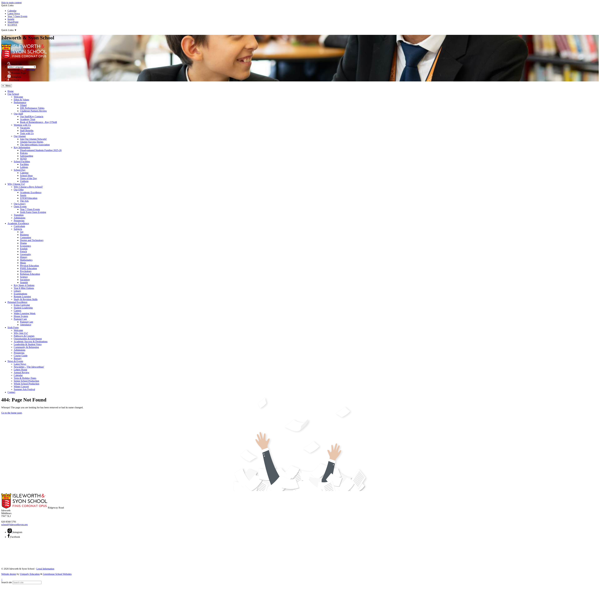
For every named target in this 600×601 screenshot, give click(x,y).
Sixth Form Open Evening (33, 212)
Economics (25, 246)
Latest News (14, 13)
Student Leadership (23, 307)
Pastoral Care (20, 319)
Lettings (24, 167)
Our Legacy (20, 203)
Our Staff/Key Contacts (31, 116)
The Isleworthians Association (35, 144)
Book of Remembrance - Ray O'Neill (38, 122)
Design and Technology (32, 240)
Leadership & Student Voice (28, 344)
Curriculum (19, 226)
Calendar (12, 10)
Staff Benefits (26, 130)
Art (21, 231)
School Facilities (22, 161)
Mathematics (26, 260)
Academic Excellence (30, 192)
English (24, 248)
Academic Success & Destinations (31, 341)
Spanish (24, 282)
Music (23, 262)
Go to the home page (11, 412)
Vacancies (25, 127)
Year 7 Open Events (17, 16)
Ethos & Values (21, 99)
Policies (24, 153)
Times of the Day (28, 178)
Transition (19, 215)
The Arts (24, 201)
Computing (25, 237)
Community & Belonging (26, 347)
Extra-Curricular (22, 305)
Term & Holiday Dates (25, 378)
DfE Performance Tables (32, 108)
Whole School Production (26, 383)
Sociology (25, 279)
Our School (13, 94)
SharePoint (13, 22)
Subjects (18, 229)
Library (17, 291)
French (23, 251)
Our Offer (19, 189)
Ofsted (23, 105)
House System (21, 316)
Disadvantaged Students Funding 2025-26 (41, 150)
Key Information (22, 147)
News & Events (15, 361)
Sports (23, 195)
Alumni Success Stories (31, 141)
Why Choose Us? (16, 184)
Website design (8, 574)
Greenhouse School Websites (57, 574)
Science (24, 276)
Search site (6, 582)
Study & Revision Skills (26, 299)
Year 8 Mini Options (24, 288)
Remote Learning (22, 296)
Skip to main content (11, 2)
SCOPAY (12, 24)
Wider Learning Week (24, 313)
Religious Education (30, 274)
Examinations (20, 293)
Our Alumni (20, 136)
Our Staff (18, 113)
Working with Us (22, 125)
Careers (17, 310)
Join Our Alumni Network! (33, 139)
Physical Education (29, 265)
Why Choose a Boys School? (28, 186)
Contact (11, 392)
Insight (11, 19)
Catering (24, 172)
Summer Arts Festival (24, 389)
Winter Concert (21, 386)
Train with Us (27, 133)
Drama (23, 243)
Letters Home (20, 369)
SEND (23, 158)
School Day (19, 170)
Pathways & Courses (24, 336)
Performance (20, 102)
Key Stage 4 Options (24, 285)
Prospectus (19, 220)
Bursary (18, 358)
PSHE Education (28, 268)
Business (24, 234)
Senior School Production (26, 381)
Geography (25, 254)
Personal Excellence (17, 302)
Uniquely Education (30, 574)
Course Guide (21, 355)
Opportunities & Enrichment (28, 338)
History (23, 257)
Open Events (20, 206)
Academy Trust (27, 119)
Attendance (25, 324)
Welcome (18, 96)
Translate (30, 69)
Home (11, 91)
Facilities (24, 164)
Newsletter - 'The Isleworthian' (29, 367)
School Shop (26, 175)
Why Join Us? (21, 333)
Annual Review (21, 372)
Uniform (24, 181)
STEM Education (28, 198)
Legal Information (45, 568)
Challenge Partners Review (33, 111)
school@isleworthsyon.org (14, 524)
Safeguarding (26, 156)
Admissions (19, 217)
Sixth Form (13, 327)
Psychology (26, 271)
